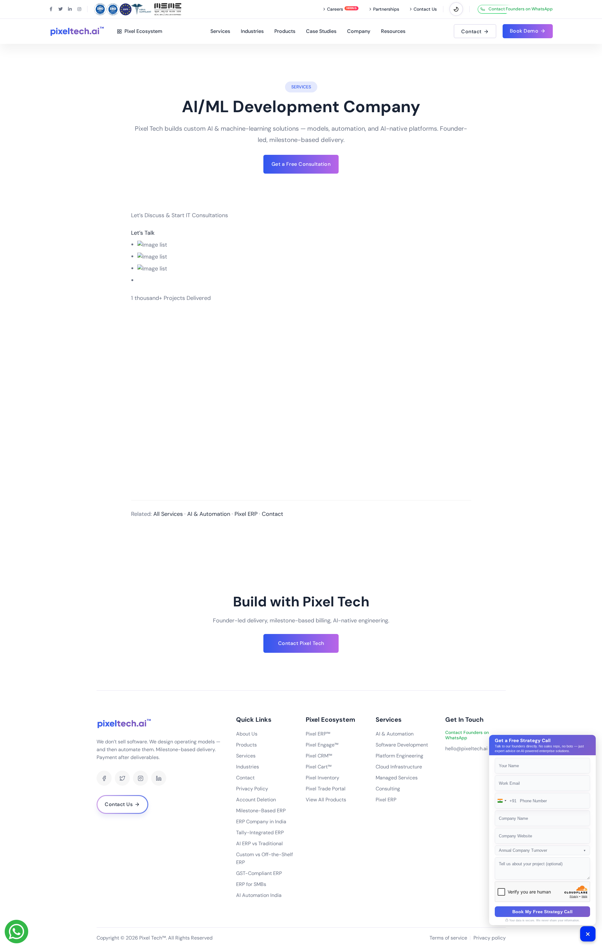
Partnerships (386, 9)
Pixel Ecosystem (142, 31)
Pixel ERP (246, 514)
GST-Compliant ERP (259, 873)
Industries (252, 31)
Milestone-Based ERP (261, 810)
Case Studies (321, 31)
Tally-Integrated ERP (260, 832)
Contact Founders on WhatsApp (520, 9)
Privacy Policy (252, 788)
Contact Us (425, 9)
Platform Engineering (399, 755)
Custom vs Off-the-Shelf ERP (264, 858)
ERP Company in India (261, 821)
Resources (393, 31)
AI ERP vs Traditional (259, 843)
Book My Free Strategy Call (542, 911)
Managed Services (397, 777)
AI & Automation (208, 514)
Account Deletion (256, 799)
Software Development (402, 744)
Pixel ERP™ (318, 734)
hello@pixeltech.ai (466, 748)
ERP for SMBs (251, 884)
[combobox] (505, 800)
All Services (168, 514)
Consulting (388, 788)
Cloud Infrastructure (399, 766)
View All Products (326, 799)
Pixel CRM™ (319, 755)
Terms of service (448, 938)
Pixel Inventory (322, 777)
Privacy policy (489, 938)
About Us (246, 734)
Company (358, 31)
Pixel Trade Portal (326, 788)
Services (220, 31)
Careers (335, 9)
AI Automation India (259, 895)
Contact (272, 514)
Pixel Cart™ (318, 766)
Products (284, 31)
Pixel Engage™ (322, 744)
